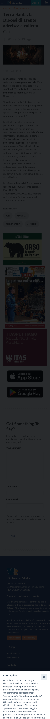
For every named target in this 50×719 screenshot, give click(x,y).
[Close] (44, 677)
